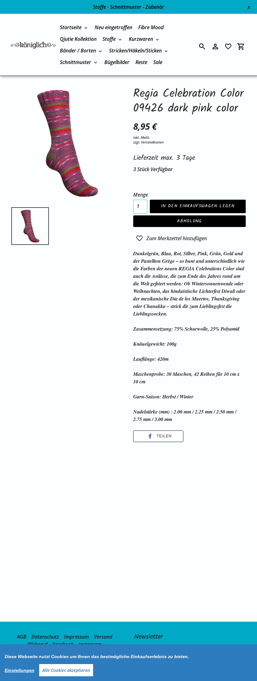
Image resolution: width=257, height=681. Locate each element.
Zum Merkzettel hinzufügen (176, 238)
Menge (140, 194)
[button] (158, 436)
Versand (103, 636)
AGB (21, 636)
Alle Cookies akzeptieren (66, 670)
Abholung (189, 221)
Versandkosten (152, 142)
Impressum (76, 636)
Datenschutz (45, 636)
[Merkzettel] (228, 46)
